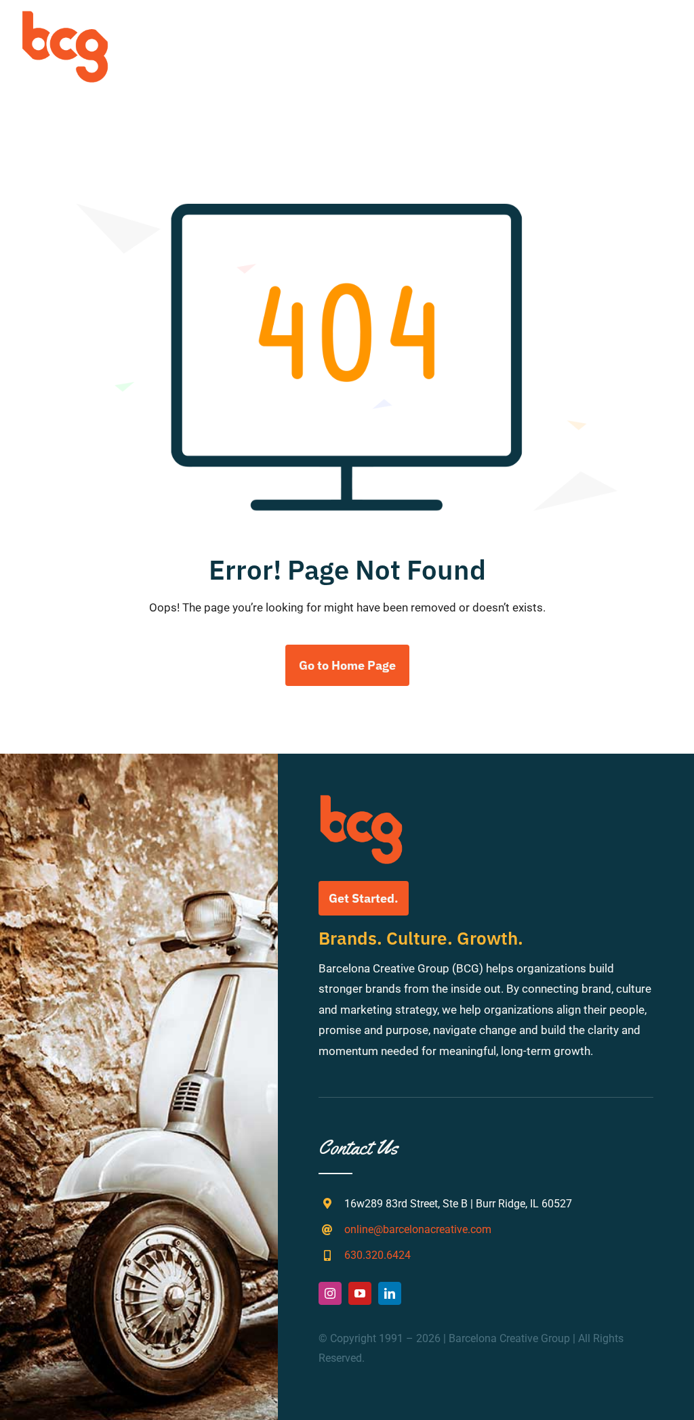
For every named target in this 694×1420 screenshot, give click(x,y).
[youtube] (359, 1293)
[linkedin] (389, 1293)
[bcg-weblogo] (65, 15)
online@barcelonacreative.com (417, 1229)
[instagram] (330, 1293)
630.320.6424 (377, 1255)
